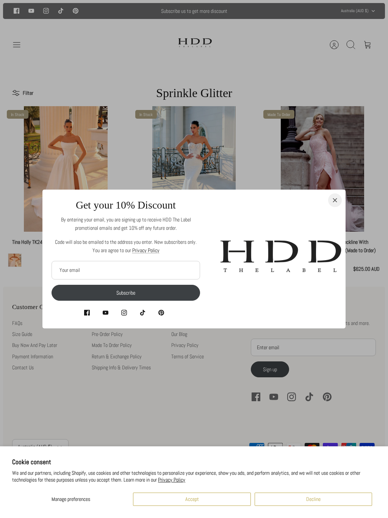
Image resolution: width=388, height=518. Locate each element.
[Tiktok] (142, 312)
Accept (192, 499)
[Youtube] (105, 312)
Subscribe (125, 292)
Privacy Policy (171, 479)
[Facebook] (87, 312)
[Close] (335, 200)
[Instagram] (124, 312)
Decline (313, 499)
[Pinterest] (161, 312)
